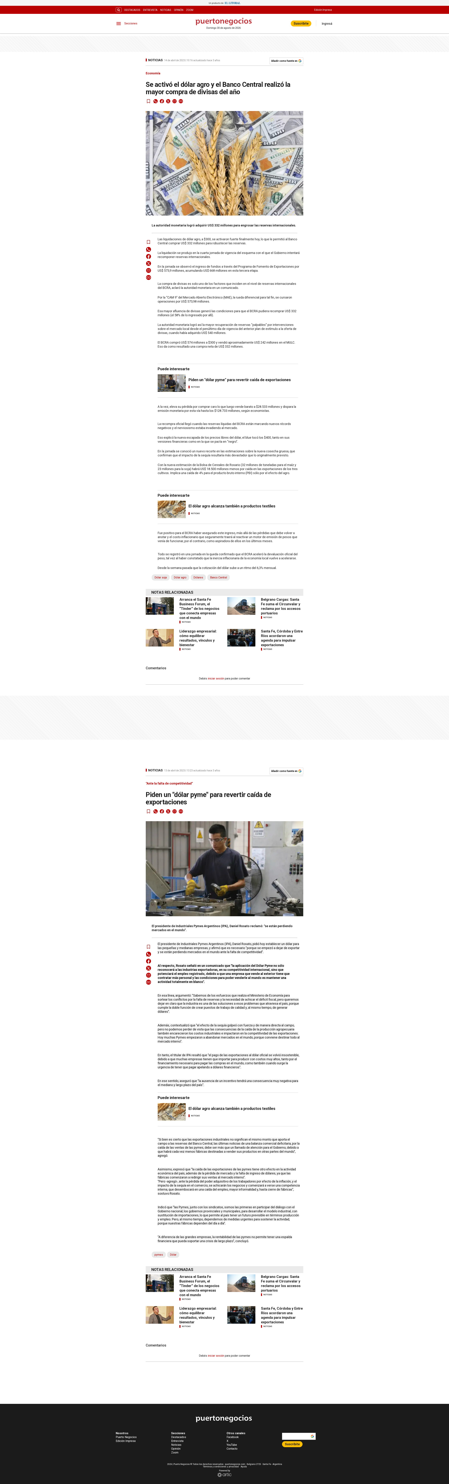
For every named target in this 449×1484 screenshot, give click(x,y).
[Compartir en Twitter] (168, 101)
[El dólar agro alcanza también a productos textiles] (172, 509)
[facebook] (162, 101)
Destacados (132, 10)
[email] (174, 101)
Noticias (165, 10)
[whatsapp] (155, 101)
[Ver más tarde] (148, 101)
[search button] (119, 9)
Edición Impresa (323, 9)
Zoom (189, 10)
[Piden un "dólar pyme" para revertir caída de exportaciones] (172, 383)
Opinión (178, 10)
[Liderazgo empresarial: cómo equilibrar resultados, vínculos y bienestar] (160, 637)
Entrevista (150, 10)
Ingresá (327, 23)
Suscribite (301, 23)
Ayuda (244, 1466)
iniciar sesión (216, 678)
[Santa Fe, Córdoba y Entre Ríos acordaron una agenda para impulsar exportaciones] (241, 637)
